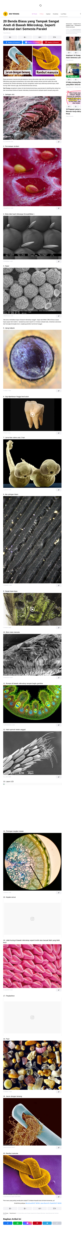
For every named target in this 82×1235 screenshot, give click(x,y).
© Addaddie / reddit (7, 585)
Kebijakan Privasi (77, 23)
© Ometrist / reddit (7, 627)
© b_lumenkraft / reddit (8, 141)
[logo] (11, 14)
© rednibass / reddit (7, 1091)
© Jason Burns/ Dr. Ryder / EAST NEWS (11, 1196)
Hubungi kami (69, 23)
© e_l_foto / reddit (7, 776)
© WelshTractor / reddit (8, 315)
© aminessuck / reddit (8, 677)
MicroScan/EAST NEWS (33, 1203)
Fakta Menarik (69, 60)
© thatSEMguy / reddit (8, 261)
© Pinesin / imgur (7, 432)
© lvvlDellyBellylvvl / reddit (9, 724)
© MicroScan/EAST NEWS (9, 1147)
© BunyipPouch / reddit (8, 208)
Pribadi (35, 14)
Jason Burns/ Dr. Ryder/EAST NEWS (51, 1203)
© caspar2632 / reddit (8, 989)
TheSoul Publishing (76, 29)
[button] (69, 52)
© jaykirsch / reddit (7, 489)
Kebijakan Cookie (69, 25)
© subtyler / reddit (7, 390)
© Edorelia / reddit (7, 892)
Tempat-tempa (78, 87)
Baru (42, 14)
